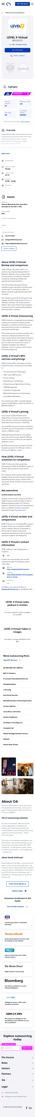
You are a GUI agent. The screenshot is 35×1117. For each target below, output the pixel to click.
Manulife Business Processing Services (17, 701)
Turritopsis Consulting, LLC (13, 723)
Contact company (9, 248)
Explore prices (27, 1048)
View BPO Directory (10, 660)
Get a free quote (17, 50)
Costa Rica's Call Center (12, 712)
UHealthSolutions (9, 684)
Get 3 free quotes (22, 4)
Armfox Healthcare (10, 717)
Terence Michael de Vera (10, 204)
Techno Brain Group (10, 745)
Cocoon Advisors (9, 706)
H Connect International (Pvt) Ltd (15, 679)
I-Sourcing (7, 690)
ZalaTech (6, 739)
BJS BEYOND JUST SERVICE (13, 668)
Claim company (25, 121)
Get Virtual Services (10, 695)
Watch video (17, 891)
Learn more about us (17, 884)
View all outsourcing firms (14, 13)
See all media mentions (15, 907)
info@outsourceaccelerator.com (16, 1096)
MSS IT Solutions (9, 673)
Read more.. (6, 154)
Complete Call (8, 728)
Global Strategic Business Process (15, 734)
